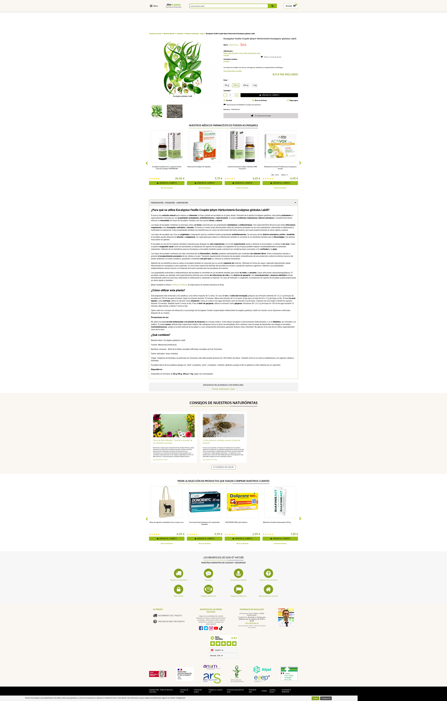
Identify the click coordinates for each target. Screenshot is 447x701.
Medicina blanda (168, 33)
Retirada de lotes (252, 691)
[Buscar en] (272, 6)
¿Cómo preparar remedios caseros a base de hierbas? (221, 441)
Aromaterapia (193, 11)
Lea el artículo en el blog (160, 459)
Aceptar (315, 698)
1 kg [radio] (255, 85)
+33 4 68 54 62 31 (252, 623)
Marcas (280, 11)
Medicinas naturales (169, 11)
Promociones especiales (292, 11)
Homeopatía (180, 11)
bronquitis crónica (238, 53)
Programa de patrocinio (208, 596)
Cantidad (227, 90)
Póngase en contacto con (216, 691)
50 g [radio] (227, 85)
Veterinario (268, 11)
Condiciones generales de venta (235, 691)
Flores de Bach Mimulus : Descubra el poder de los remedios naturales (172, 441)
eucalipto (227, 61)
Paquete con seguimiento (178, 580)
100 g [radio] (236, 85)
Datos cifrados (178, 596)
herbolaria (179, 33)
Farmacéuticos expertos (238, 580)
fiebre (225, 53)
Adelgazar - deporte (243, 11)
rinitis (258, 53)
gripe (229, 53)
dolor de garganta (250, 53)
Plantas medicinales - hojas (194, 33)
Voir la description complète (233, 71)
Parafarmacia (219, 11)
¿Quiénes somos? (272, 691)
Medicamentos (206, 11)
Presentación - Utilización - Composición (169, 203)
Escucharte (208, 580)
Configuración (325, 698)
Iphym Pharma (234, 45)
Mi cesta (289, 6)
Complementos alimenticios (156, 11)
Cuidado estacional (231, 11)
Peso (225, 80)
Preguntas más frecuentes (268, 580)
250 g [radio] (245, 85)
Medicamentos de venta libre (268, 596)
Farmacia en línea (155, 33)
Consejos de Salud (224, 467)
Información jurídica (198, 691)
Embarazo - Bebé (256, 11)
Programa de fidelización (238, 596)
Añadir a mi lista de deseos (272, 57)
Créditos (264, 691)
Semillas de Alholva (179, 284)
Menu (155, 6)
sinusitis (226, 55)
